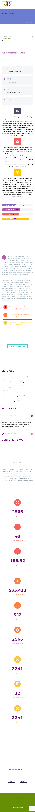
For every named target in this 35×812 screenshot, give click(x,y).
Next (23, 781)
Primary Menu (31, 4)
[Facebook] (10, 770)
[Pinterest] (16, 770)
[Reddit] (25, 770)
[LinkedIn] (22, 770)
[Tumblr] (19, 770)
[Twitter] (13, 770)
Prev (12, 781)
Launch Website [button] (17, 346)
